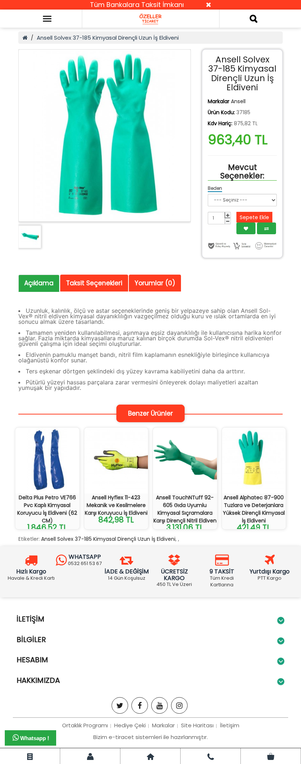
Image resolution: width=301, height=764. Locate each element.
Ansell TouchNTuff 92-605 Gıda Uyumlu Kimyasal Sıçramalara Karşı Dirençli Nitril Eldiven (185, 509)
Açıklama (39, 283)
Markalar (163, 725)
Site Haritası (197, 725)
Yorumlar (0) (155, 283)
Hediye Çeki (130, 725)
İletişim (229, 725)
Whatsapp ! (34, 738)
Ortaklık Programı (85, 725)
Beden (215, 188)
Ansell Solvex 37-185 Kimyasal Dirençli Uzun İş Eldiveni (108, 37)
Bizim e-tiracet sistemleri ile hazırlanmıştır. (150, 737)
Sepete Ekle (254, 217)
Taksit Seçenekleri (94, 283)
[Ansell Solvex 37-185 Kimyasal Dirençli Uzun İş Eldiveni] (104, 135)
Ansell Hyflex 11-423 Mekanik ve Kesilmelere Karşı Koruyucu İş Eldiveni (116, 505)
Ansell (238, 101)
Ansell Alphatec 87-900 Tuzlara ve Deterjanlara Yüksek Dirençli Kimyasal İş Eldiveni (254, 509)
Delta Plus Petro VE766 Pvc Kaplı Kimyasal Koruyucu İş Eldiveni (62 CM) (47, 509)
